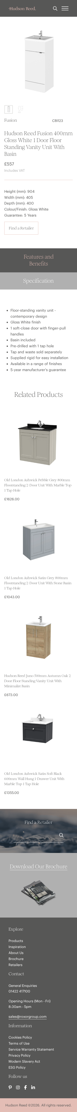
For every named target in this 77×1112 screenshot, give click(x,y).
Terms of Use (19, 1043)
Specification (38, 281)
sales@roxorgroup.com (28, 1016)
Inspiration (17, 947)
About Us (16, 953)
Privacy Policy (19, 1055)
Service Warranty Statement (31, 1049)
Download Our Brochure (38, 866)
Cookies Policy (20, 1037)
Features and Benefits (38, 260)
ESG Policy (17, 1067)
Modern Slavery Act (24, 1061)
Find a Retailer (21, 228)
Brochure (16, 959)
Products (16, 941)
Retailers (15, 965)
